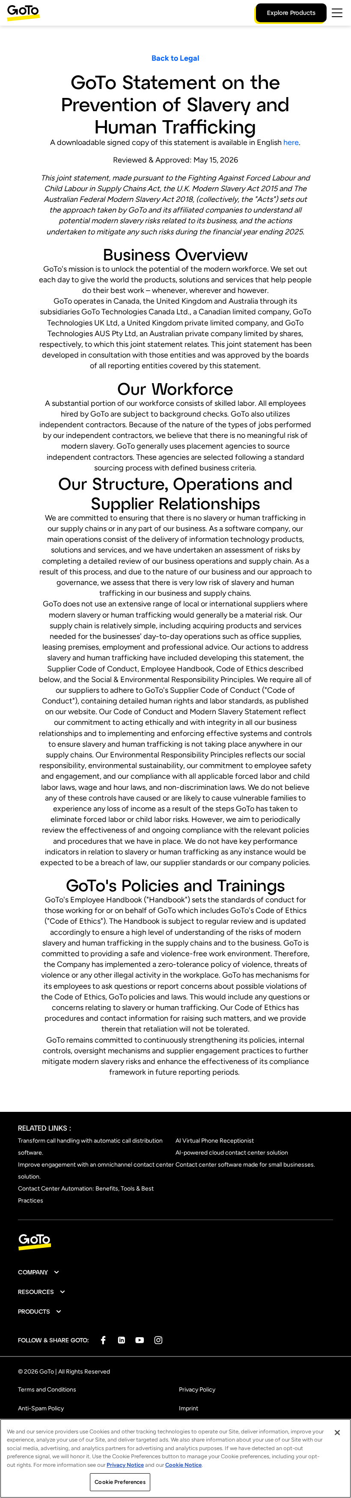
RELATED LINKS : (44, 1128)
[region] (175, 1458)
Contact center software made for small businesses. (245, 1164)
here (291, 142)
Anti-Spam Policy (41, 1408)
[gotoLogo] (23, 13)
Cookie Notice (183, 1465)
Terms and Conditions (47, 1389)
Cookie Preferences (120, 1482)
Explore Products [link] (291, 12)
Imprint (188, 1408)
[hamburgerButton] (337, 13)
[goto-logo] (175, 1242)
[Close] (337, 1432)
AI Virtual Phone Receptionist (215, 1140)
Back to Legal (175, 58)
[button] (39, 1272)
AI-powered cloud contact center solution (232, 1152)
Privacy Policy (197, 1389)
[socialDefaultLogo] (103, 1340)
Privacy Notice (125, 1465)
